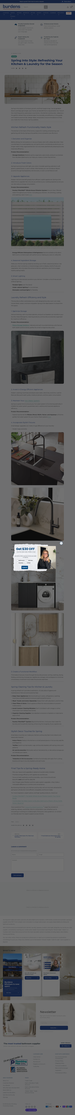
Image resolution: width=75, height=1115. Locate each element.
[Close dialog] (61, 543)
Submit (24, 567)
